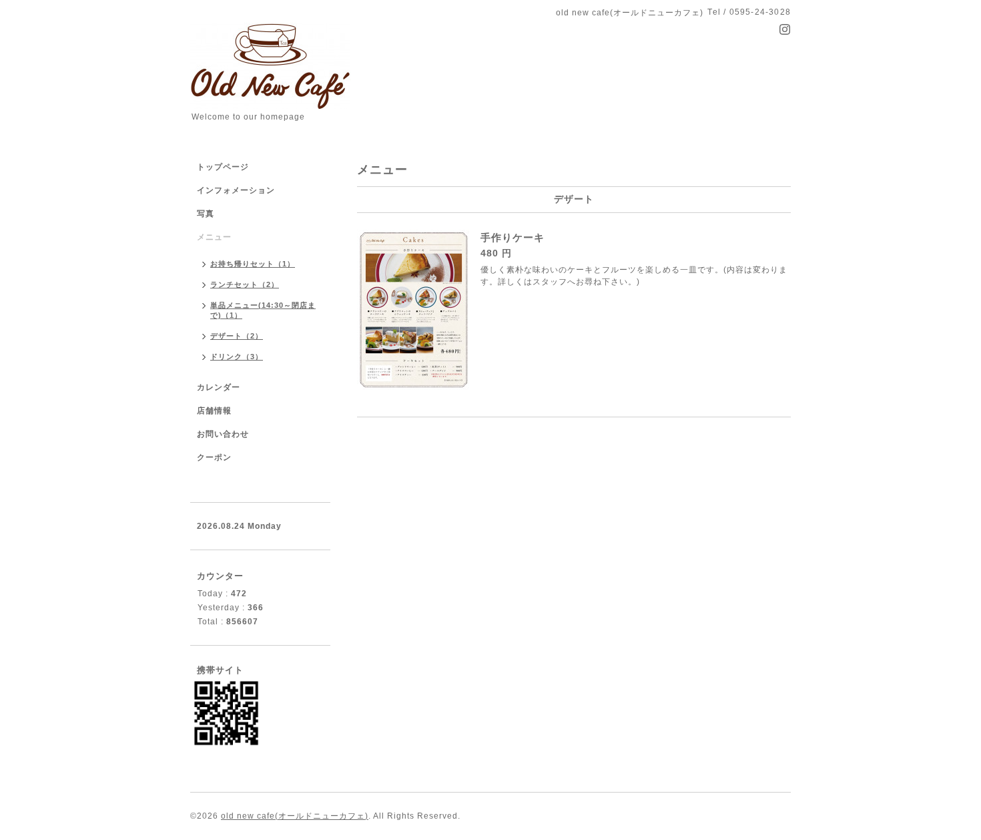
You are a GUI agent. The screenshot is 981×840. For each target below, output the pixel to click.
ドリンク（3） (236, 357)
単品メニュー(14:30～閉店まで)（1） (263, 310)
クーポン (214, 457)
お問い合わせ (223, 434)
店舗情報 (214, 410)
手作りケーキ (512, 237)
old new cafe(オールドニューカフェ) (294, 816)
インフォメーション (236, 190)
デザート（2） (236, 336)
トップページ (223, 167)
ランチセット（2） (244, 284)
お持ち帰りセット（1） (252, 264)
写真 (205, 213)
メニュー (214, 237)
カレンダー (218, 387)
